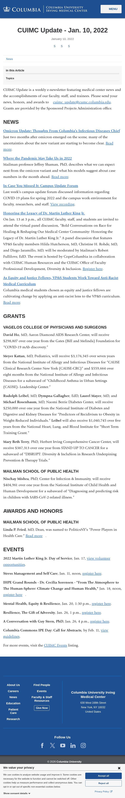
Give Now (42, 708)
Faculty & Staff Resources (42, 699)
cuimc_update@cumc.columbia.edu (82, 102)
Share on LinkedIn (69, 46)
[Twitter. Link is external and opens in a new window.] (52, 745)
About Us (13, 685)
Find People (42, 685)
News (9, 59)
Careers (13, 691)
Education (13, 703)
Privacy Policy (102, 791)
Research (13, 719)
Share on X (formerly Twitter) (61, 46)
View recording (62, 204)
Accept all (103, 775)
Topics (10, 78)
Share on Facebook (54, 46)
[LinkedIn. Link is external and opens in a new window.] (73, 745)
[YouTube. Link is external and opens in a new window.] (62, 745)
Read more (59, 177)
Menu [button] (113, 9)
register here (91, 573)
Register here (92, 269)
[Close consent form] (119, 768)
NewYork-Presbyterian (82, 667)
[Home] (45, 9)
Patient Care (13, 711)
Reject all (103, 783)
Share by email (73, 46)
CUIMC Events (55, 645)
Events (42, 691)
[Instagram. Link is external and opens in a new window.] (83, 745)
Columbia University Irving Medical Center (43, 666)
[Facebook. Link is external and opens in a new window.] (42, 745)
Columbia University (69, 761)
